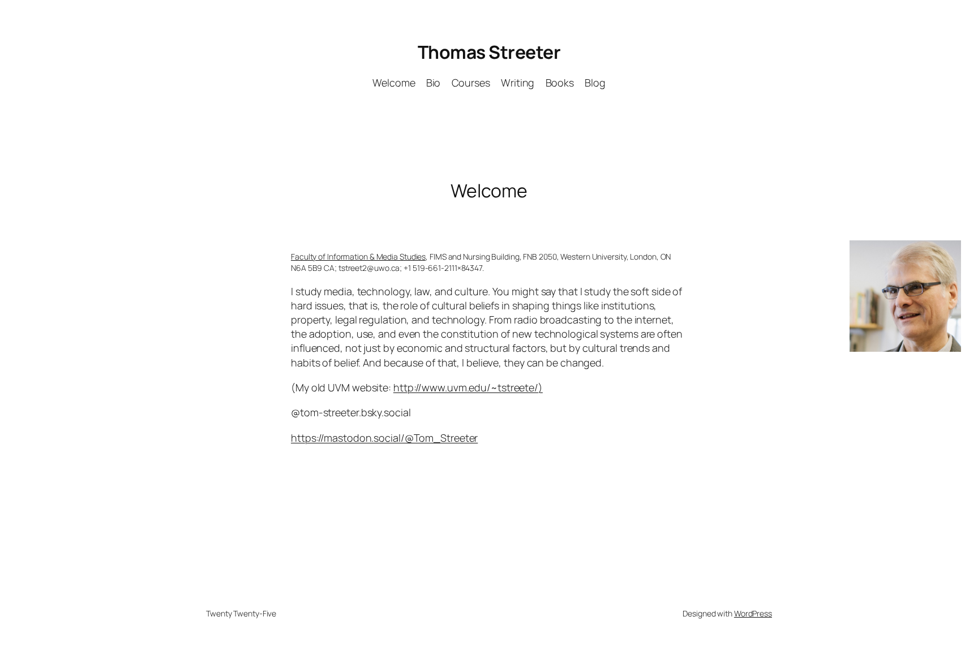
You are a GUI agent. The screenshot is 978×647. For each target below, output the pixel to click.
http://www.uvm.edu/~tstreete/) (468, 387)
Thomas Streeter (489, 52)
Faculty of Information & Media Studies (358, 256)
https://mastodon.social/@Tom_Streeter (384, 438)
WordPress (753, 613)
